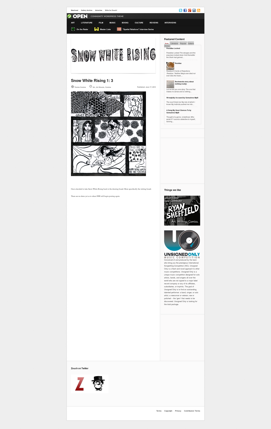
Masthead (74, 10)
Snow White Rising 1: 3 (92, 80)
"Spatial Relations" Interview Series (138, 29)
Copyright (168, 411)
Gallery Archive (86, 10)
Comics (108, 87)
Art (94, 87)
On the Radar (82, 29)
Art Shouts (100, 87)
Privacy (178, 411)
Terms (158, 411)
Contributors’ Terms (192, 411)
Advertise (98, 10)
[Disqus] (113, 248)
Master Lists (105, 29)
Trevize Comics (80, 87)
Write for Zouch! (111, 10)
